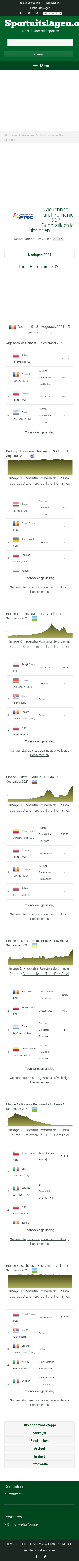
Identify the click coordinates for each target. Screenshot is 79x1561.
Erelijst (39, 1456)
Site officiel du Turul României (46, 483)
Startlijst (39, 1432)
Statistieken (40, 1440)
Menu (44, 66)
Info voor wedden (30, 2)
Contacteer (15, 1494)
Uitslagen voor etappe (40, 1425)
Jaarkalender (52, 2)
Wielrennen (28, 135)
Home (13, 135)
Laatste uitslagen (40, 8)
